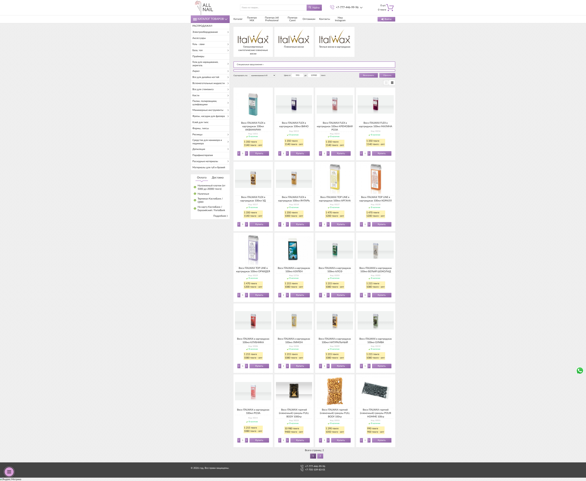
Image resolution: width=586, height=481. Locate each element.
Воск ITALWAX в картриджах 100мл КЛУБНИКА (253, 340)
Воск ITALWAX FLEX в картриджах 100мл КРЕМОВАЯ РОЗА (335, 126)
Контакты (324, 19)
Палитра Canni (292, 19)
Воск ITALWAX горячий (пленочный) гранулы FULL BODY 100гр (335, 413)
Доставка (218, 177)
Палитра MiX (252, 19)
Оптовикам (309, 19)
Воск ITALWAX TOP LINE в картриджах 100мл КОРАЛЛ (375, 199)
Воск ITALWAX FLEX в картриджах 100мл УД (253, 199)
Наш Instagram (340, 19)
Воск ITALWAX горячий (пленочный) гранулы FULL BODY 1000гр (294, 413)
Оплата (201, 177)
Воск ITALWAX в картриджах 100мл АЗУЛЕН (294, 270)
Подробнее (219, 216)
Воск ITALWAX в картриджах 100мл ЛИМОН (294, 340)
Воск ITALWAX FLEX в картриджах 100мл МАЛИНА (375, 124)
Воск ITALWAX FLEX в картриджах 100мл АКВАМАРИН (253, 126)
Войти (388, 19)
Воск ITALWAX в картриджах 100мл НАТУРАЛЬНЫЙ (335, 340)
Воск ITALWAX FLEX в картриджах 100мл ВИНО (294, 124)
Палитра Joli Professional (272, 19)
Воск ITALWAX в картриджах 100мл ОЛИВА (375, 340)
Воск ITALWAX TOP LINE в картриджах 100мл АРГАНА (335, 199)
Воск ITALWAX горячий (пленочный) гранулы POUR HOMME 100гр (375, 413)
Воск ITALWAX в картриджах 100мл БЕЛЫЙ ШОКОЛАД (375, 270)
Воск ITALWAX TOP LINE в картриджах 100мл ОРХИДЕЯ (253, 270)
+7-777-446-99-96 (347, 7)
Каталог (238, 19)
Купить (259, 153)
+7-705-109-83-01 (315, 469)
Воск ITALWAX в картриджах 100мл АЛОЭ (335, 270)
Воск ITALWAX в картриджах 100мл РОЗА (253, 411)
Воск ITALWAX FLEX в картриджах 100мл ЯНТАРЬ (294, 199)
